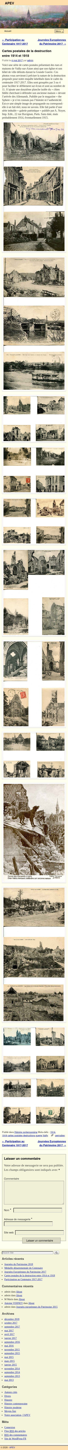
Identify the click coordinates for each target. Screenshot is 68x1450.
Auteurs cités (10, 1392)
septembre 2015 (12, 1353)
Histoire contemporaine (25, 1132)
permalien (60, 1135)
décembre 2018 (11, 1319)
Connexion (9, 1427)
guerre (39, 1135)
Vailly (45, 1135)
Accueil (7, 30)
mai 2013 (9, 1380)
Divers (7, 1396)
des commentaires (15, 1434)
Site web (9, 1232)
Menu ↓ (59, 31)
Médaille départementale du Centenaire (23, 1268)
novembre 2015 (12, 1349)
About (19, 1291)
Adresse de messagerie (18, 1219)
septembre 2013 (12, 1376)
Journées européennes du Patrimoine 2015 (37, 1306)
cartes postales (15, 1135)
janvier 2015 (10, 1364)
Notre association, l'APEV (17, 1415)
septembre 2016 (12, 1342)
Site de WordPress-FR (15, 1438)
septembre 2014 (12, 1372)
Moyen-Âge (10, 1411)
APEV (9, 3)
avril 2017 (9, 1334)
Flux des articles (14, 1431)
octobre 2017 (10, 1322)
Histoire (8, 1399)
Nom (7, 1210)
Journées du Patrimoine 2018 (18, 1264)
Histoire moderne (12, 1407)
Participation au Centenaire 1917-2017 (15, 41)
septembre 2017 (12, 1326)
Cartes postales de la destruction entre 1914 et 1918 (29, 1275)
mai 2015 (9, 1357)
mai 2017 (9, 1330)
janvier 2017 (10, 1338)
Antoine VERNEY (13, 1303)
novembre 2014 (12, 1368)
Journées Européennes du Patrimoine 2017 (52, 41)
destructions (29, 1135)
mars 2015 (9, 1361)
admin (30, 60)
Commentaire (11, 1178)
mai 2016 (9, 1345)
